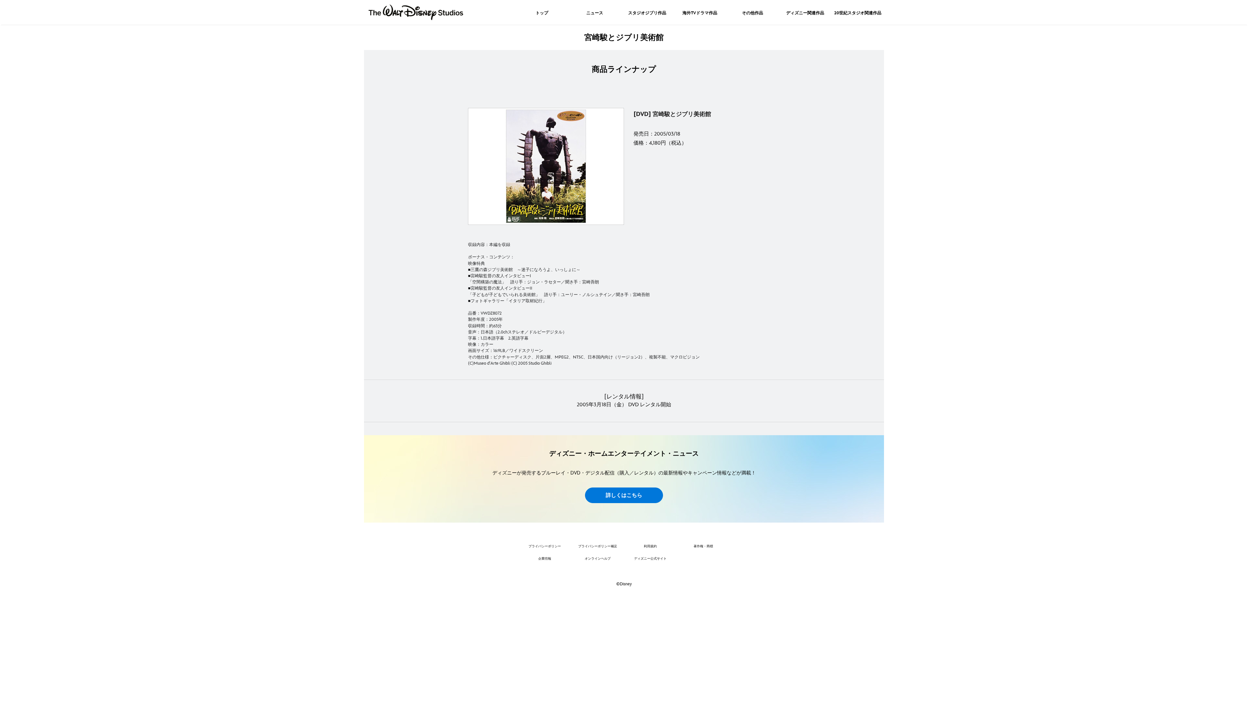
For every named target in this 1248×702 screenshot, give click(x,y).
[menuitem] (542, 12)
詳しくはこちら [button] (624, 495)
